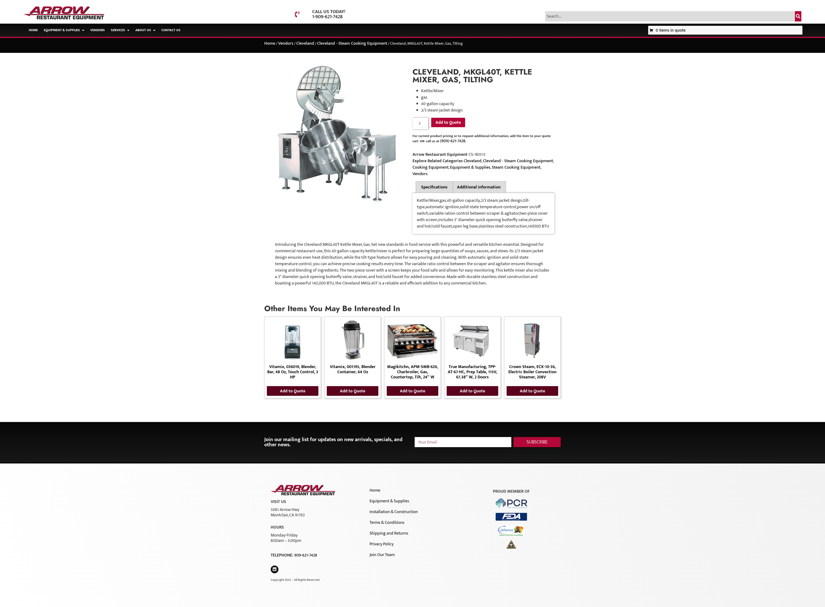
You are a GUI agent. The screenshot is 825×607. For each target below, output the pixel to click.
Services (118, 30)
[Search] (798, 16)
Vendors (97, 30)
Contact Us (170, 30)
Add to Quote (448, 122)
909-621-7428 (305, 555)
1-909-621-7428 (327, 16)
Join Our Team (382, 554)
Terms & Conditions (387, 522)
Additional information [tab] (479, 187)
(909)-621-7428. (453, 141)
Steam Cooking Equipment (516, 167)
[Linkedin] (274, 569)
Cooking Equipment (430, 167)
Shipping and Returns (389, 533)
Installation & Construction (394, 511)
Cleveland (305, 43)
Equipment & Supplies (62, 30)
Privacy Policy (382, 544)
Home (33, 30)
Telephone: (282, 555)
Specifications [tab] (434, 187)
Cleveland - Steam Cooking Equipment (352, 43)
